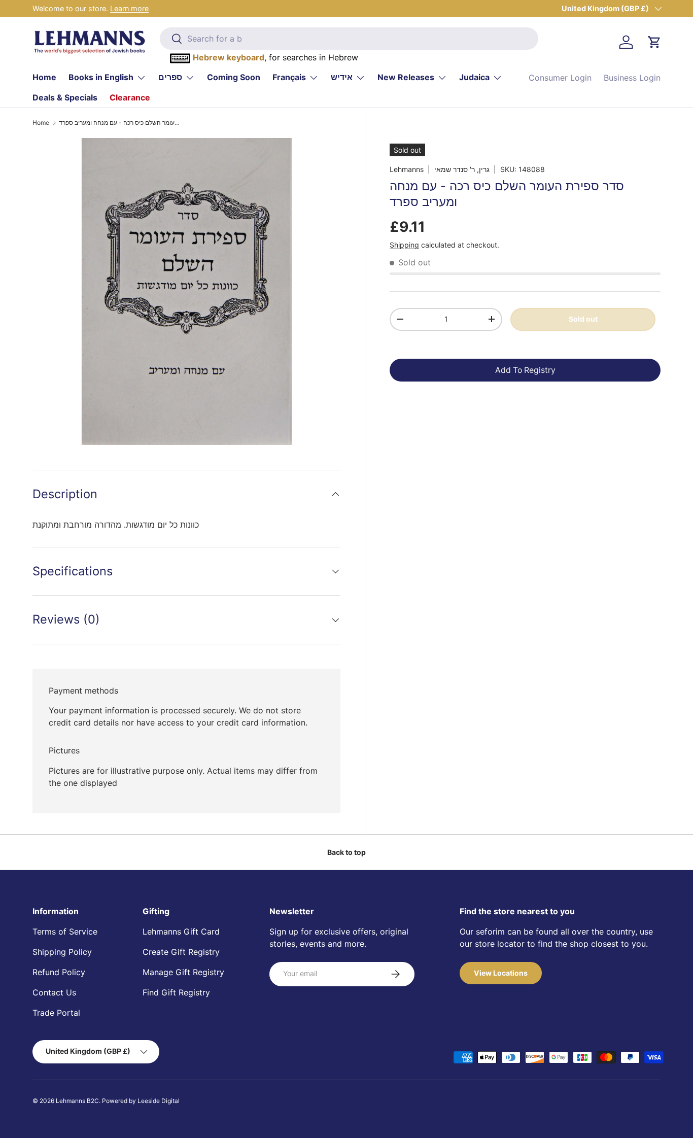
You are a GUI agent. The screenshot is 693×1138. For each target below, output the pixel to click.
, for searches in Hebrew (275, 57)
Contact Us (54, 992)
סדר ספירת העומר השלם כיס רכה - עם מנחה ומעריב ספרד (120, 123)
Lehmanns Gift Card (181, 931)
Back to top (346, 852)
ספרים (170, 77)
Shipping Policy (62, 952)
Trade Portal (56, 1013)
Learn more (129, 8)
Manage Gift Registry (183, 972)
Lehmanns (407, 169)
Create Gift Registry (181, 952)
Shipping (404, 244)
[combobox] (349, 38)
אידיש (342, 77)
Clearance (130, 97)
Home (44, 77)
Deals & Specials (64, 97)
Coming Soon (233, 77)
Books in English (100, 77)
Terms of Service (64, 931)
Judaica (474, 77)
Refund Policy (58, 972)
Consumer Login (560, 78)
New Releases (405, 77)
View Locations (501, 973)
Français (289, 77)
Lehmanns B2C (77, 1101)
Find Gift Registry (176, 992)
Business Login (632, 78)
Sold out (583, 319)
